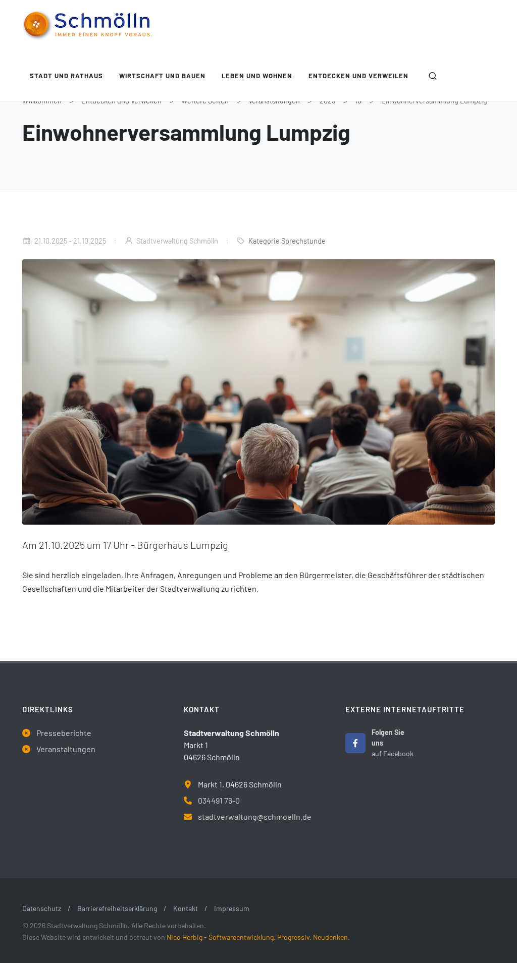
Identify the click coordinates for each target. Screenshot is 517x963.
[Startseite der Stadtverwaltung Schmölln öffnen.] (87, 25)
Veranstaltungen (65, 749)
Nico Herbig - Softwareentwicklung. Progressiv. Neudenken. (258, 937)
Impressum (231, 908)
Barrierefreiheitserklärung (117, 908)
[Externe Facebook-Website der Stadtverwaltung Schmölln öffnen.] (355, 743)
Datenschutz (41, 908)
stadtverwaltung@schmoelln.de (255, 816)
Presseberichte (63, 733)
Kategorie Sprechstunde (287, 241)
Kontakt (185, 908)
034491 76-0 (219, 800)
